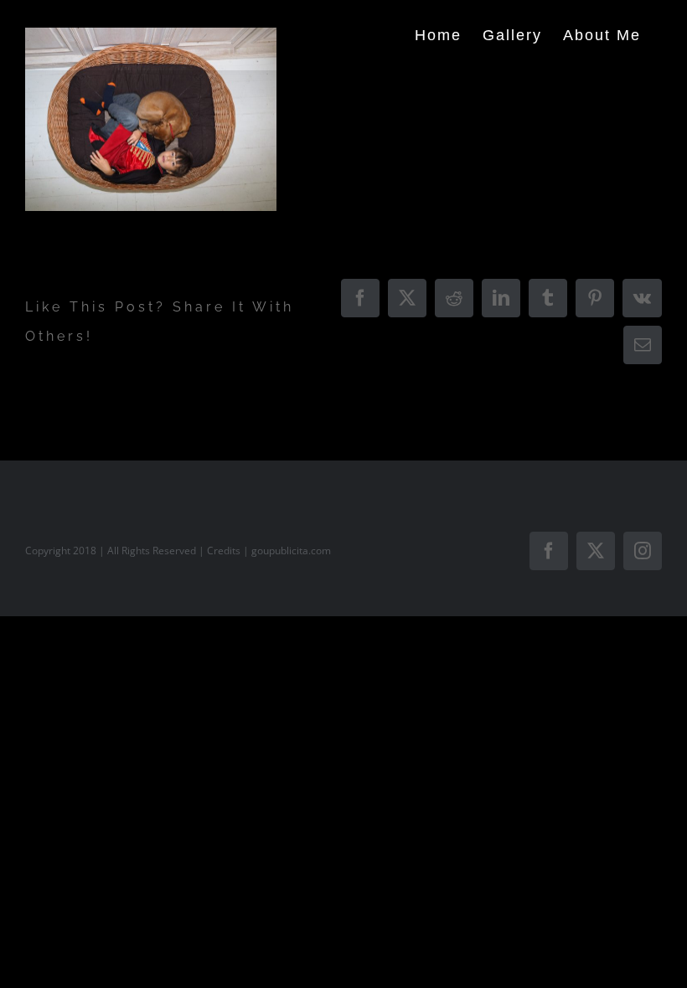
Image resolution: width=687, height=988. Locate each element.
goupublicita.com (291, 550)
